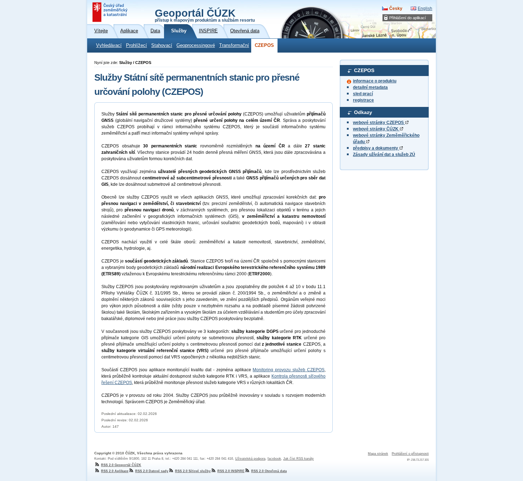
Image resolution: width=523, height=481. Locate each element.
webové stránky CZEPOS (379, 122)
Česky (395, 8)
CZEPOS (264, 45)
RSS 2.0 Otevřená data (269, 471)
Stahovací (161, 45)
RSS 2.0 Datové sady (151, 471)
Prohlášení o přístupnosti (410, 453)
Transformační (234, 45)
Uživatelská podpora (250, 458)
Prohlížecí (136, 45)
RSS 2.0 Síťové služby (193, 471)
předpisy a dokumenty (376, 148)
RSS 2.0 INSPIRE (230, 471)
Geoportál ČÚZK (205, 14)
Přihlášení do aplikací (407, 18)
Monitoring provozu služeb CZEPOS (288, 369)
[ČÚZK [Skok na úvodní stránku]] (111, 12)
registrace (363, 100)
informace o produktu (374, 81)
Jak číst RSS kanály (298, 458)
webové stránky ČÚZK (376, 128)
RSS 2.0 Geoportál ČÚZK (121, 465)
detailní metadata (370, 87)
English (425, 8)
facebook (274, 458)
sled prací (363, 93)
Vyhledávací (109, 45)
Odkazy (363, 112)
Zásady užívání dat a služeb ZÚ (384, 154)
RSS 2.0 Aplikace (114, 471)
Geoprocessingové (195, 45)
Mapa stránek (378, 453)
